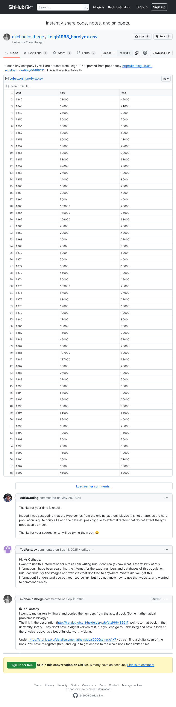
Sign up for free (22, 665)
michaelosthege (28, 36)
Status (75, 685)
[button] (136, 53)
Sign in (142, 7)
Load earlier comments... (94, 486)
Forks (88, 53)
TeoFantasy (28, 549)
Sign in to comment (140, 664)
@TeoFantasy (29, 609)
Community (89, 685)
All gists (99, 7)
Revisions (37, 53)
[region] (88, 279)
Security (63, 685)
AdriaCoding (29, 498)
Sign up (159, 7)
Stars (64, 53)
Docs (102, 685)
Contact (114, 685)
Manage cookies (132, 685)
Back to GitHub (119, 7)
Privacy (49, 685)
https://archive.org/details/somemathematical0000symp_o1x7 (72, 639)
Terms (37, 685)
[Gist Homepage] (21, 7)
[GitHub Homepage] (75, 695)
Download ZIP (161, 52)
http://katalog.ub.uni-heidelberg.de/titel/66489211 (92, 622)
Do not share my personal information (88, 689)
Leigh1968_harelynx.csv (72, 36)
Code (14, 53)
